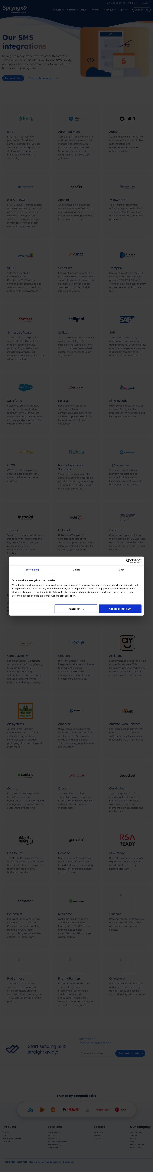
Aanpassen (74, 608)
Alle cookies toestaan (120, 608)
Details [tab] (76, 569)
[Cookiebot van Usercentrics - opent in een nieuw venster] (128, 561)
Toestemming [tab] (32, 569)
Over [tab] (121, 569)
